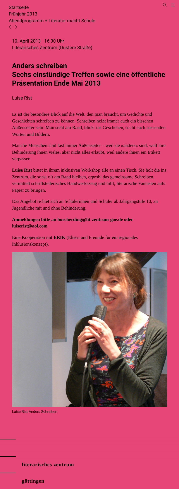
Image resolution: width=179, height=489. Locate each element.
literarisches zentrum (48, 465)
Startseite (19, 7)
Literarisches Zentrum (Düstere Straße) (52, 47)
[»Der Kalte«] (15, 27)
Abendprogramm (26, 21)
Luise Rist (22, 98)
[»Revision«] (11, 27)
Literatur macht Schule (72, 21)
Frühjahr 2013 (23, 14)
